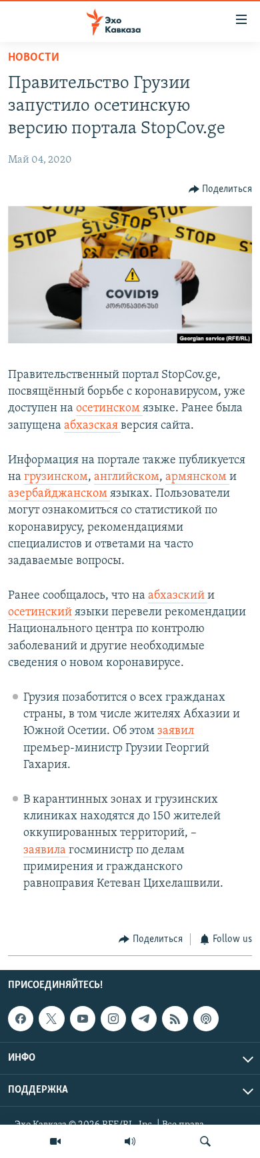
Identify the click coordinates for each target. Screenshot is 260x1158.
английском (126, 477)
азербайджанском (59, 494)
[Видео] (55, 1141)
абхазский (177, 596)
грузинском (56, 477)
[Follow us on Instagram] (113, 1018)
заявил (175, 731)
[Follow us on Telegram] (144, 1018)
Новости (33, 58)
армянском (197, 477)
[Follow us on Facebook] (20, 1018)
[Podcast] (206, 1018)
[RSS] (174, 1018)
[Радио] (130, 1141)
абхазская (92, 426)
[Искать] (205, 1141)
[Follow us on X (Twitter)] (51, 1018)
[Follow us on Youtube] (82, 1018)
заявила (46, 851)
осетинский (41, 613)
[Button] (221, 189)
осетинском (109, 409)
